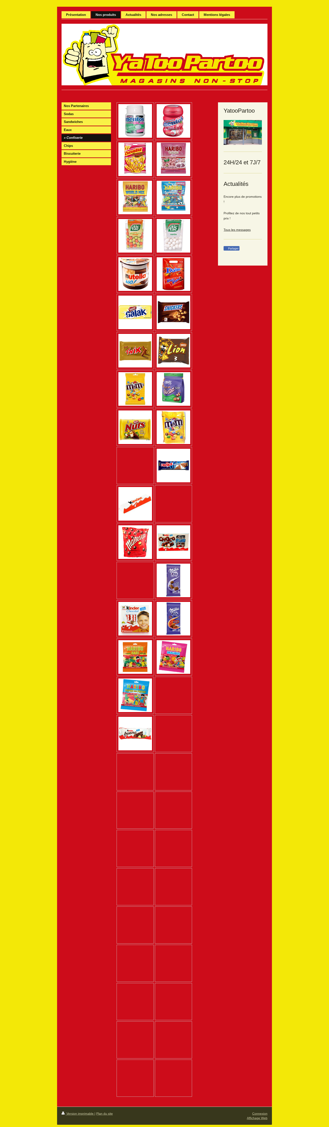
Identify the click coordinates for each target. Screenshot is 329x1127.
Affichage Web (257, 1118)
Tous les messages (237, 230)
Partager (233, 248)
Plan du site (104, 1113)
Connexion (259, 1113)
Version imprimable (80, 1113)
